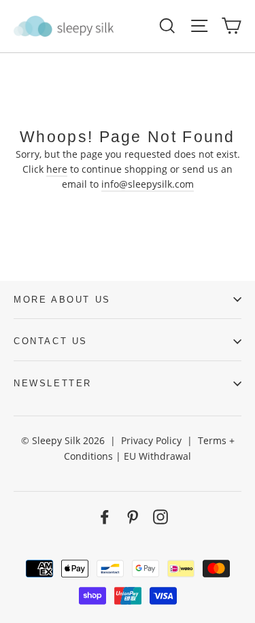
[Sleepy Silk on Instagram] (160, 516)
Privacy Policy (151, 440)
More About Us (62, 299)
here (56, 169)
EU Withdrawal (157, 456)
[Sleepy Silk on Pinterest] (132, 516)
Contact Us (51, 341)
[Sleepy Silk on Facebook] (104, 516)
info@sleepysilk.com (147, 184)
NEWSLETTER (53, 383)
